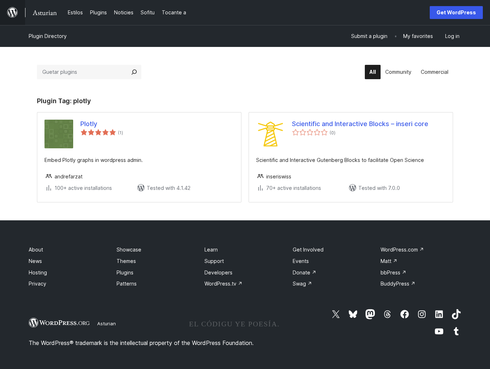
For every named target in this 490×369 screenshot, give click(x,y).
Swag (302, 284)
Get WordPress (456, 12)
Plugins (125, 272)
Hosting (38, 272)
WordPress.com (402, 249)
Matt (389, 261)
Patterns (127, 284)
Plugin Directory (48, 36)
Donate (304, 272)
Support (214, 261)
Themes (126, 261)
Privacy (37, 284)
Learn (211, 249)
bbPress (393, 272)
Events (301, 261)
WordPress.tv (223, 284)
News (35, 261)
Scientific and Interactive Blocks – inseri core (360, 124)
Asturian (106, 323)
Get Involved (308, 249)
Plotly (88, 124)
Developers (218, 272)
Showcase (129, 249)
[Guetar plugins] (134, 72)
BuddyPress (398, 284)
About (36, 249)
